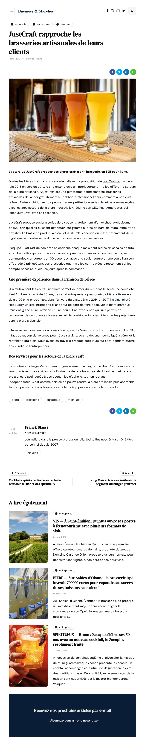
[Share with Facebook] (112, 72)
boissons (32, 400)
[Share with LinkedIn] (126, 72)
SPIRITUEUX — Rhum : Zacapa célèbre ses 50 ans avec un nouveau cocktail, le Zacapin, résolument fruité (91, 639)
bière (15, 400)
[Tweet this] (119, 72)
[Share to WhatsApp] (133, 72)
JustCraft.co (111, 181)
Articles (33, 453)
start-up (74, 400)
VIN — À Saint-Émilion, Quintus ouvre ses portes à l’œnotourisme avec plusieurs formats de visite (94, 525)
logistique (53, 400)
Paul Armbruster (110, 208)
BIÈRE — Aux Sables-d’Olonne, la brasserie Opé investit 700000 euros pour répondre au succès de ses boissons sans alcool (93, 582)
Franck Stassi (36, 427)
